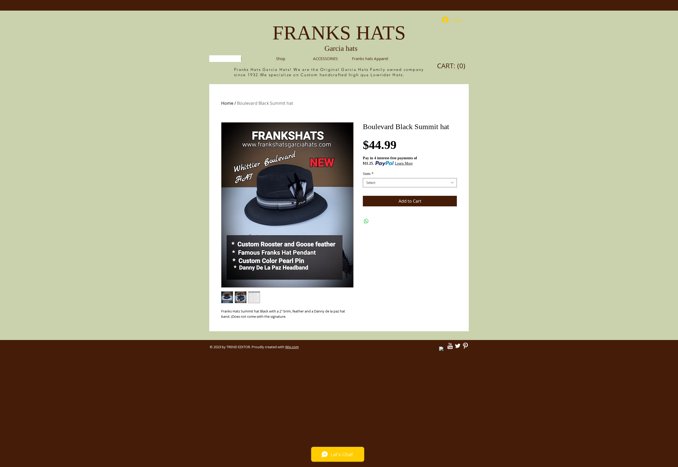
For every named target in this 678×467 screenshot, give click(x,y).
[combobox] (410, 182)
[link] (452, 66)
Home (227, 103)
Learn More (404, 163)
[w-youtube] (450, 346)
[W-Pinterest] (465, 346)
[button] (325, 58)
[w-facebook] (442, 350)
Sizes (368, 173)
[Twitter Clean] (457, 346)
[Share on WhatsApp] (366, 221)
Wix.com (292, 346)
